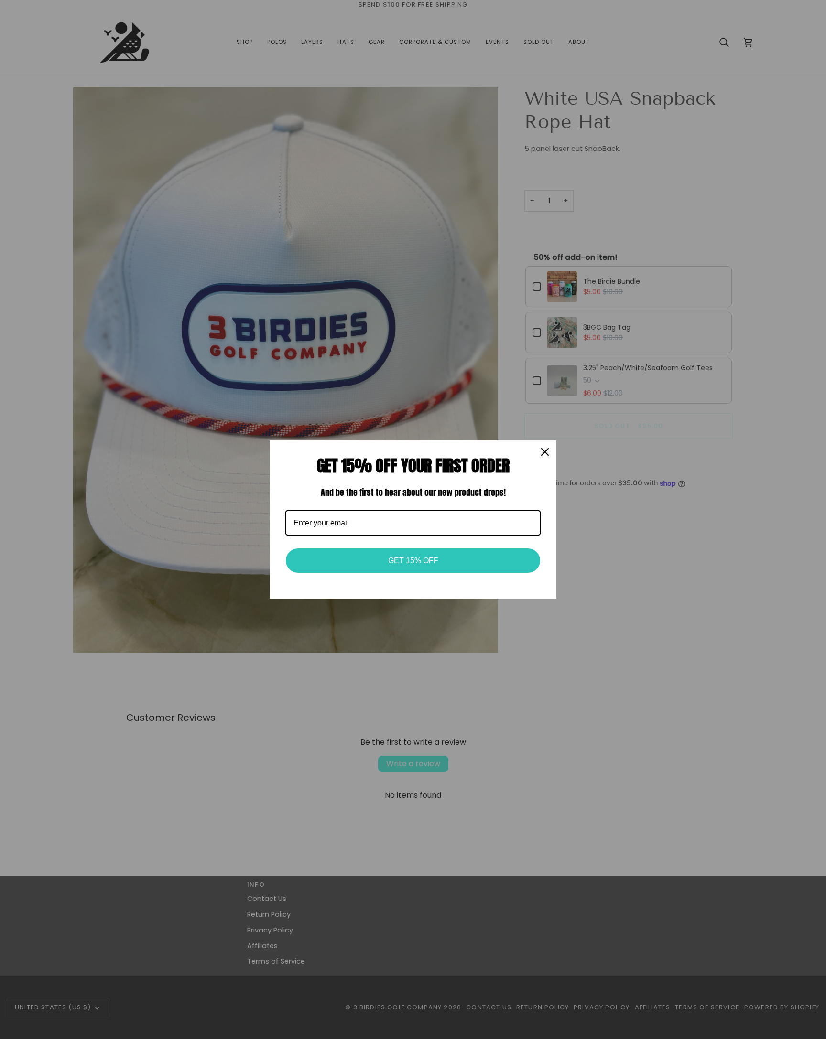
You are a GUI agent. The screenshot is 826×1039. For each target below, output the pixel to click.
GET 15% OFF (413, 561)
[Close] (544, 451)
